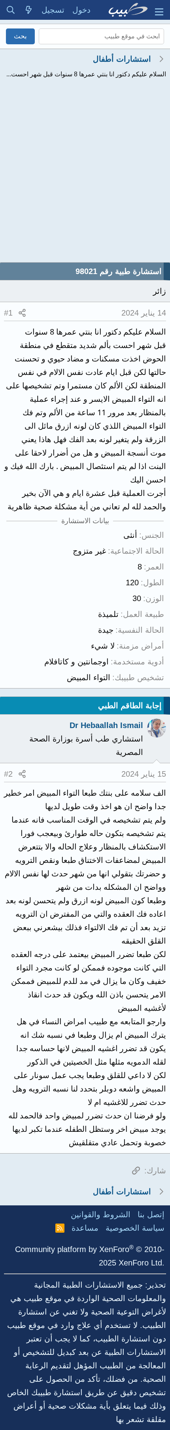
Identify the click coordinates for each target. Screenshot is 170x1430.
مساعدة (85, 1228)
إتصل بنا (151, 1214)
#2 (8, 774)
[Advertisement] (85, 173)
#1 (8, 312)
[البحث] (11, 10)
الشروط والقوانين (100, 1214)
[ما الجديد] (29, 10)
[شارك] (22, 313)
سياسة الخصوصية (135, 1228)
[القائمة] (159, 10)
